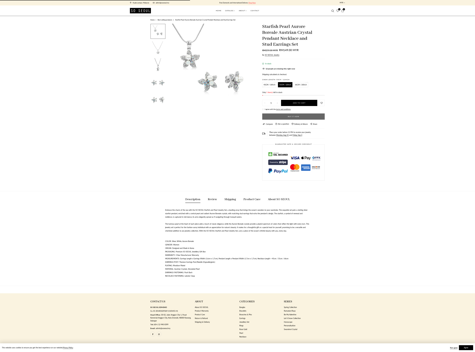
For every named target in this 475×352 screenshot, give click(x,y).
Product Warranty (202, 311)
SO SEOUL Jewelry (272, 55)
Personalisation (289, 326)
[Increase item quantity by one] (277, 103)
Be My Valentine (290, 314)
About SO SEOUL (201, 307)
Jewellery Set (244, 322)
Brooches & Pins (245, 314)
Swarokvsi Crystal (290, 329)
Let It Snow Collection (292, 318)
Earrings (242, 318)
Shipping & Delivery (202, 322)
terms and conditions (283, 109)
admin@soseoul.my (162, 3)
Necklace (242, 337)
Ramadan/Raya (290, 311)
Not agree (454, 348)
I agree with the (277, 109)
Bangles (242, 307)
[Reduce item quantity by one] (264, 103)
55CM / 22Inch (285, 85)
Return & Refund (201, 318)
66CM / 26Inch (301, 85)
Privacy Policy (68, 348)
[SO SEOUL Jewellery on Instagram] (158, 334)
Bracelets (242, 311)
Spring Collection (290, 307)
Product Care (200, 314)
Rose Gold (243, 329)
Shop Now (252, 3)
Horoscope (288, 322)
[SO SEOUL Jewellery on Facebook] (152, 334)
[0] (337, 11)
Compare (269, 124)
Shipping (265, 74)
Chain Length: (276, 80)
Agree (466, 348)
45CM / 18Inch (269, 85)
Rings (241, 326)
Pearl (241, 333)
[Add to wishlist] (322, 103)
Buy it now (293, 116)
